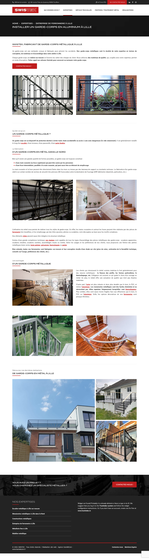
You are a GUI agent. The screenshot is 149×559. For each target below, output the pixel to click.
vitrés (25, 236)
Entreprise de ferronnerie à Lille (23, 524)
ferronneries (128, 294)
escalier (24, 143)
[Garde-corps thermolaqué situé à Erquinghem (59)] (53, 425)
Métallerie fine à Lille (20, 529)
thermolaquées (130, 289)
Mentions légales (131, 547)
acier (88, 284)
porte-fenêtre (60, 143)
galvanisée (45, 245)
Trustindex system (106, 506)
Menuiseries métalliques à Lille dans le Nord (28, 514)
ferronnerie (16, 232)
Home (15, 23)
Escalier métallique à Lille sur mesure (26, 509)
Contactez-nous (117, 547)
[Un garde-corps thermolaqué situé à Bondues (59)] (116, 408)
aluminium (86, 287)
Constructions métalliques (21, 519)
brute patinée (35, 245)
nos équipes (50, 240)
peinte (64, 245)
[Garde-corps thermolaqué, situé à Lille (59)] (116, 448)
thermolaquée (55, 245)
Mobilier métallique (19, 534)
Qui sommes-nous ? (52, 10)
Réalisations (127, 10)
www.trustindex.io (84, 511)
